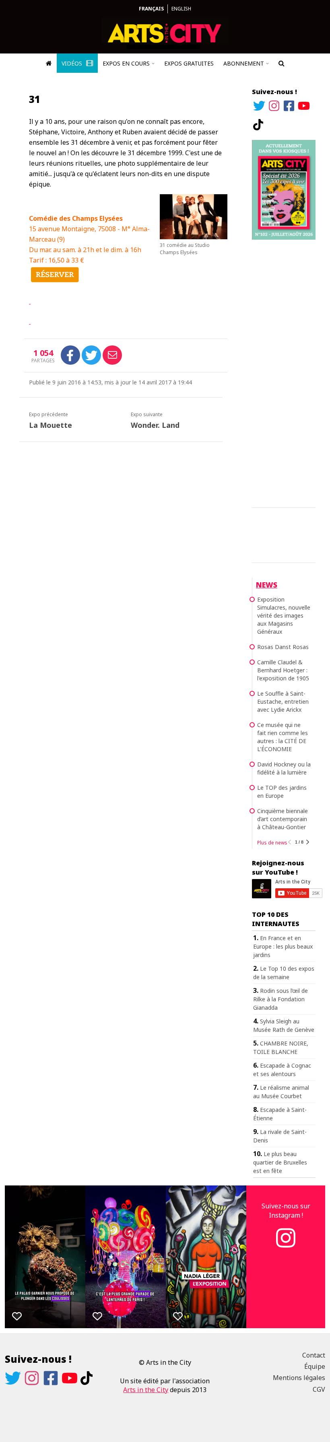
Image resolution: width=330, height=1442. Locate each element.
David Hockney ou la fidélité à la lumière (284, 768)
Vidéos (73, 63)
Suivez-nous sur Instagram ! (286, 1210)
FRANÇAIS (151, 8)
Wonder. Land (155, 425)
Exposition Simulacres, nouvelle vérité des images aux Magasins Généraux (283, 615)
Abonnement (243, 63)
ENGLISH (181, 8)
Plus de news (272, 842)
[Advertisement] (284, 372)
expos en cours (126, 63)
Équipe (314, 1366)
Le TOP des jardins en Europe (282, 791)
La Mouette (50, 425)
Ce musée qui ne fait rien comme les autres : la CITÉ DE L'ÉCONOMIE (282, 737)
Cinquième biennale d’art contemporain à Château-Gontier (282, 819)
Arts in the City (145, 1389)
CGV (319, 1389)
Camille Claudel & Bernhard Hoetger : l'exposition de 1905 (283, 670)
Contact (313, 1355)
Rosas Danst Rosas (283, 647)
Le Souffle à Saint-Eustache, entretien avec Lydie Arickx (283, 701)
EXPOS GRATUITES (189, 63)
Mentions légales (299, 1377)
